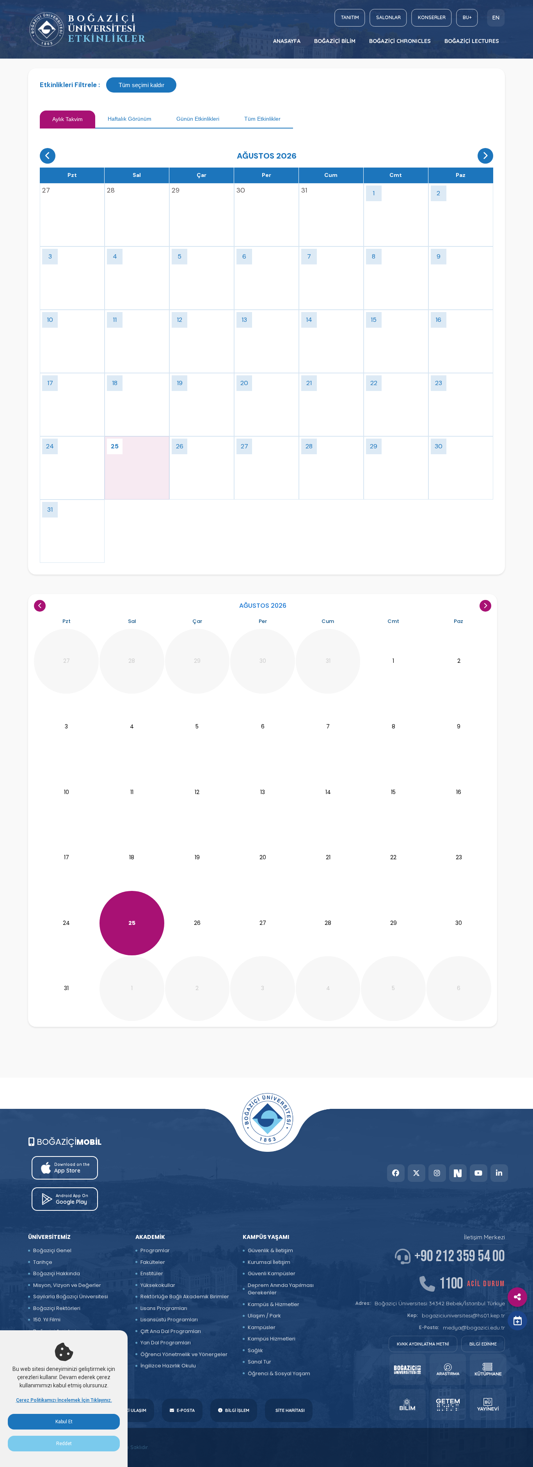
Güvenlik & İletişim (270, 1250)
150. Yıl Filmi (46, 1319)
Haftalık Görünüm (129, 119)
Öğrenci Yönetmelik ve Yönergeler (183, 1354)
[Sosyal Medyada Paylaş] (517, 1297)
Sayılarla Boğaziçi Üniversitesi (70, 1296)
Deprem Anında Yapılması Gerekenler (281, 1289)
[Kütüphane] (488, 1369)
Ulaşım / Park (264, 1315)
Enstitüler (151, 1273)
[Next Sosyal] (458, 1173)
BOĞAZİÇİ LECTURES (471, 41)
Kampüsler (261, 1327)
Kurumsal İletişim (269, 1262)
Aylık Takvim (67, 119)
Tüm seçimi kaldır (141, 85)
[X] (416, 1173)
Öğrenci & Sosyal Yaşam (279, 1373)
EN (495, 17)
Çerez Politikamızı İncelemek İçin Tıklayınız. (64, 1400)
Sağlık (255, 1350)
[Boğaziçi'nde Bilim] (407, 1404)
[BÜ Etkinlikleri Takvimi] (46, 29)
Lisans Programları (163, 1308)
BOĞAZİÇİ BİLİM (334, 41)
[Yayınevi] (488, 1404)
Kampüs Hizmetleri (271, 1338)
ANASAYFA (286, 41)
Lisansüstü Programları (169, 1319)
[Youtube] (478, 1173)
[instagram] (437, 1173)
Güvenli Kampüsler (271, 1273)
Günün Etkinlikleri (197, 119)
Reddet (64, 1443)
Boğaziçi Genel (52, 1250)
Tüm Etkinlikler (262, 119)
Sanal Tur (259, 1361)
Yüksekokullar (157, 1285)
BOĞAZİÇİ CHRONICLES (400, 41)
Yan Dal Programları (165, 1342)
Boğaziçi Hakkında (56, 1273)
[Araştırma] (448, 1369)
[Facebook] (396, 1173)
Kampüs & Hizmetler (273, 1304)
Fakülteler (152, 1262)
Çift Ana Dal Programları (170, 1331)
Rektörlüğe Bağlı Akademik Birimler (184, 1296)
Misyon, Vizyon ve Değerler (67, 1285)
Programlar (155, 1250)
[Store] (407, 1369)
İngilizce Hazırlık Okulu (168, 1365)
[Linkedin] (499, 1173)
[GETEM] (448, 1404)
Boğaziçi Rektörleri (56, 1308)
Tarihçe (42, 1262)
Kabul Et (64, 1421)
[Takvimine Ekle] (517, 1320)
